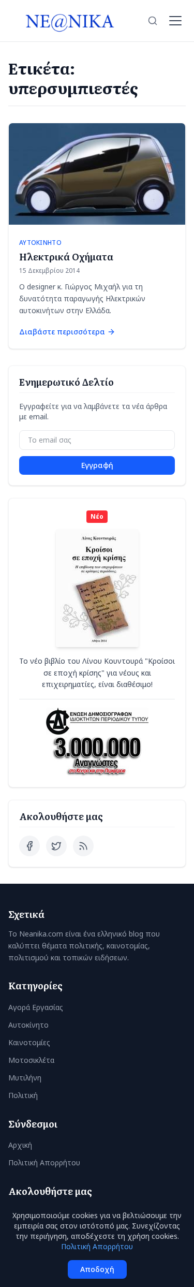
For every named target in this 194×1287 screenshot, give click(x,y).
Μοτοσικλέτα (31, 1060)
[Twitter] (56, 846)
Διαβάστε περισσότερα (62, 332)
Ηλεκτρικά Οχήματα (66, 257)
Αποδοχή (97, 1269)
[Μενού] (175, 20)
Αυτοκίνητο (28, 1025)
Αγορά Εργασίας (35, 1007)
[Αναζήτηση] (152, 20)
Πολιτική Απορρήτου (44, 1162)
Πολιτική (23, 1095)
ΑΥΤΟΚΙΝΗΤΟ (40, 243)
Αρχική (20, 1145)
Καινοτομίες (29, 1042)
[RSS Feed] (83, 846)
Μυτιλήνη (24, 1078)
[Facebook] (29, 846)
